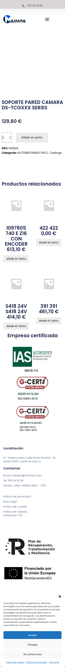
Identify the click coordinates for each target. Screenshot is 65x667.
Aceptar (32, 635)
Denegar (32, 644)
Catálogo (56, 152)
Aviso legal (54, 662)
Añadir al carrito (32, 137)
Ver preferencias (32, 654)
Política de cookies (15, 662)
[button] (60, 596)
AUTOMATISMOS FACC (33, 152)
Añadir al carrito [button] (16, 258)
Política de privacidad (36, 662)
